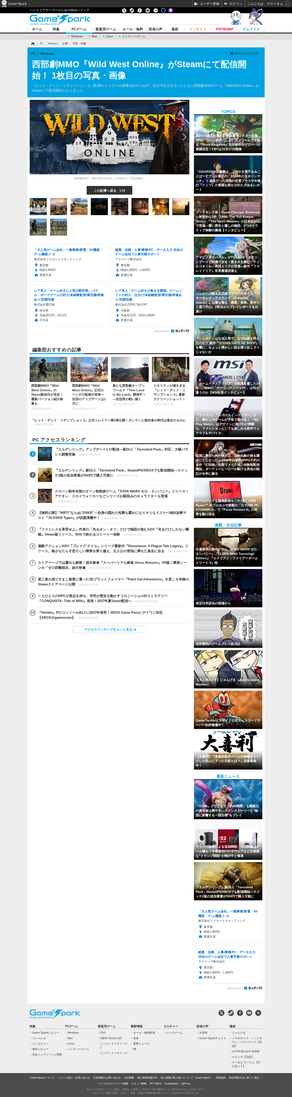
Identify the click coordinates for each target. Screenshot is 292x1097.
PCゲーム (79, 29)
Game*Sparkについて (42, 1077)
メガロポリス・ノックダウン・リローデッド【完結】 (247, 1042)
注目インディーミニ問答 (47, 1054)
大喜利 (203, 1032)
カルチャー (171, 1026)
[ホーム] (33, 43)
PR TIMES (155, 1083)
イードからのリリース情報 (113, 1083)
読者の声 (155, 29)
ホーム (37, 29)
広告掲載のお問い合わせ (107, 1077)
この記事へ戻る (109, 190)
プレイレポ (39, 1038)
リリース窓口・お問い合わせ (73, 1077)
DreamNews (171, 1083)
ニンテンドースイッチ (114, 1053)
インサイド (197, 29)
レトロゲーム (174, 1032)
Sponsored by (161, 331)
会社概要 (129, 1077)
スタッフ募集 (138, 1083)
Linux (109, 36)
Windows (77, 36)
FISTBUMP (224, 29)
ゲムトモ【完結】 (243, 1056)
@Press (186, 1083)
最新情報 (137, 1026)
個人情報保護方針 (147, 1077)
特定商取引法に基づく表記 (244, 1077)
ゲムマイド (251, 29)
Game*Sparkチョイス (212, 1038)
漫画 (174, 29)
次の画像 (183, 137)
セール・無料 (133, 29)
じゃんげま (239, 1032)
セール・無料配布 (144, 1032)
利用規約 (221, 1077)
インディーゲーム (134, 36)
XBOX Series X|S (111, 1038)
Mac (94, 36)
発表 (136, 1038)
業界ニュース (141, 1043)
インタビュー (40, 1043)
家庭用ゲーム (106, 29)
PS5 (103, 1032)
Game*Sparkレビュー (45, 1032)
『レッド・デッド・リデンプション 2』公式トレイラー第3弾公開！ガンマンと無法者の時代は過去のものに (108, 422)
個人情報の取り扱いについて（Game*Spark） (187, 1077)
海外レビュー (40, 1049)
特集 (56, 29)
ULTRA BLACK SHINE (246, 1051)
